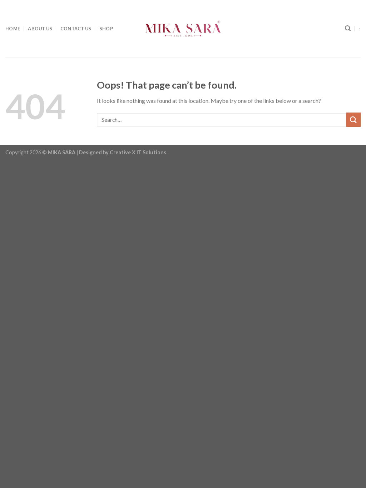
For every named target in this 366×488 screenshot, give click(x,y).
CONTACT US (76, 28)
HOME (12, 28)
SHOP (106, 28)
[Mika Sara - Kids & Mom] (183, 28)
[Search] (348, 28)
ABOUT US (40, 28)
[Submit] (353, 119)
